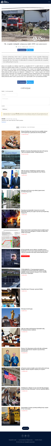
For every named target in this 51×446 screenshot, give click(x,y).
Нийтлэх (4, 109)
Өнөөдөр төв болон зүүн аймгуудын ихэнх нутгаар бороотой (33, 191)
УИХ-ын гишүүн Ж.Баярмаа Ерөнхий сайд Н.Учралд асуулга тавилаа (32, 329)
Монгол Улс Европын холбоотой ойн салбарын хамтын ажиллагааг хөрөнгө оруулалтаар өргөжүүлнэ (34, 350)
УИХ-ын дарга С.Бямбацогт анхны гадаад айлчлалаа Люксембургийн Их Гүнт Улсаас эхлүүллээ (33, 172)
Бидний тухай (12, 440)
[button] (49, 2)
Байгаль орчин (25, 46)
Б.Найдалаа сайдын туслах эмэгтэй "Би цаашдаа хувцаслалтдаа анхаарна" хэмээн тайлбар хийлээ (35, 388)
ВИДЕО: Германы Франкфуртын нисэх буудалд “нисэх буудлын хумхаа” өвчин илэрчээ (34, 151)
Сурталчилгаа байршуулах (26, 440)
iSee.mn (19, 46)
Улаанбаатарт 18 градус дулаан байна (32, 289)
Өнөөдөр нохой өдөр (26, 308)
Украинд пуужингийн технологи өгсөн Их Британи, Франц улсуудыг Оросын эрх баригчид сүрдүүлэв (35, 211)
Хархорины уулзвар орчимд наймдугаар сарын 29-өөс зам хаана (34, 408)
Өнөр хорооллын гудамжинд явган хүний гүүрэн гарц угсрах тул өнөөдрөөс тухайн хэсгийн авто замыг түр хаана (34, 231)
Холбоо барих (38, 440)
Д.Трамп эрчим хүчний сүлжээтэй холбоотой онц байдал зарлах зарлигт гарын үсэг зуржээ (35, 368)
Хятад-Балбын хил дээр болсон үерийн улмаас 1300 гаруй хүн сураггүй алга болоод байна (34, 132)
